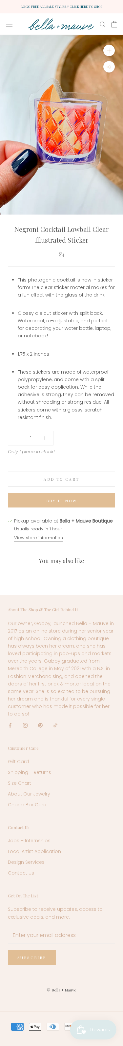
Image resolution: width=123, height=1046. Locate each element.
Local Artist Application (34, 851)
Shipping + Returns (29, 772)
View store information (38, 538)
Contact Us (21, 873)
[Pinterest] (40, 725)
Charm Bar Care (27, 804)
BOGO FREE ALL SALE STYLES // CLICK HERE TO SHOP (61, 6)
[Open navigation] (9, 24)
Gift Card (18, 761)
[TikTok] (55, 725)
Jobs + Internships (29, 840)
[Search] (103, 24)
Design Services (26, 862)
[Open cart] (114, 24)
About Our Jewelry (29, 794)
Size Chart (19, 783)
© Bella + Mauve (61, 989)
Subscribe (31, 957)
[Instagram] (25, 725)
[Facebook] (10, 725)
